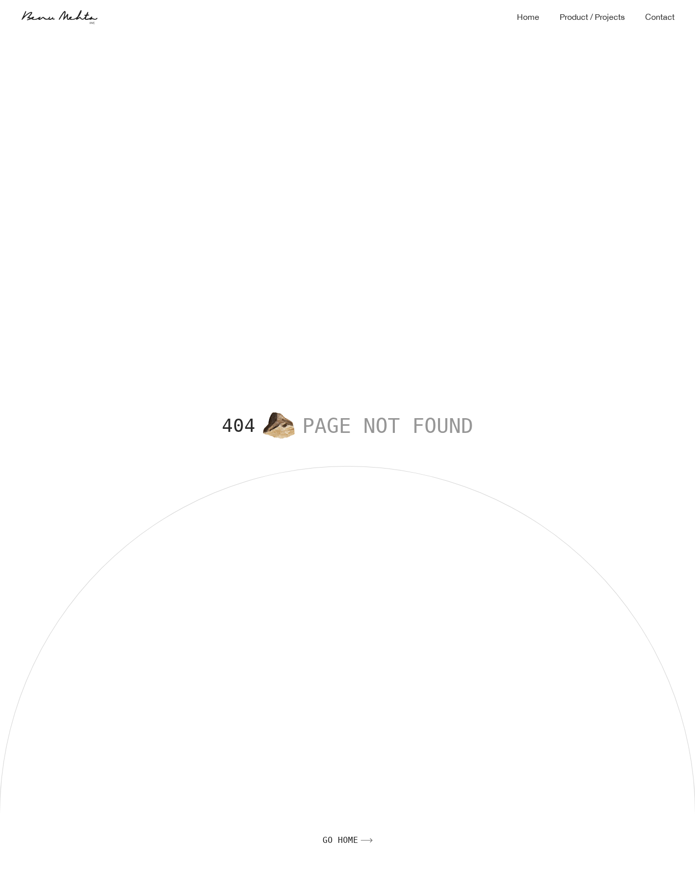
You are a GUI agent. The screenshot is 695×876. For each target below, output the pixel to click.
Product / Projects (592, 17)
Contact (660, 17)
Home (528, 17)
